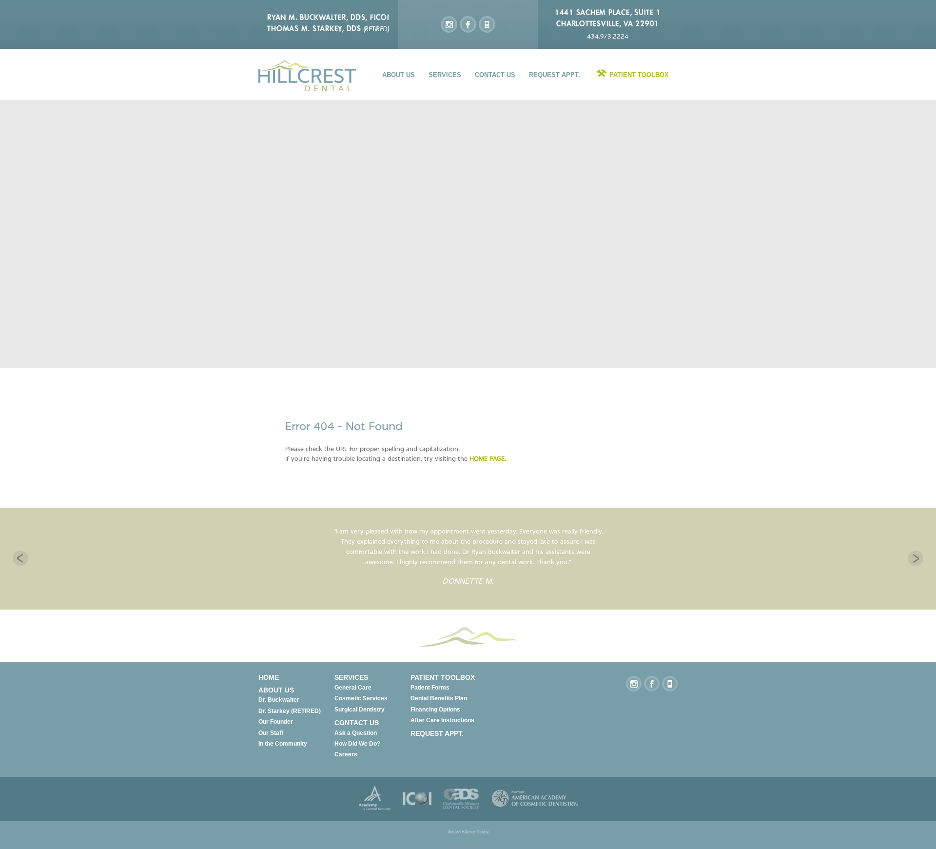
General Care (352, 687)
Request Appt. (554, 75)
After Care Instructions (442, 720)
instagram (449, 24)
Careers (345, 754)
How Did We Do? (357, 743)
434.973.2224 (607, 36)
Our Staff (270, 733)
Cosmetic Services (361, 698)
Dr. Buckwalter (278, 699)
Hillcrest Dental (307, 75)
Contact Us (495, 75)
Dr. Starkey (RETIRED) (289, 711)
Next (915, 558)
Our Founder (275, 721)
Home (268, 677)
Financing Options (435, 709)
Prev (20, 558)
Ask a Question (355, 733)
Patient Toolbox (639, 75)
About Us (398, 75)
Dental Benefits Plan (438, 698)
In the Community (282, 743)
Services (445, 75)
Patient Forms (429, 687)
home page (487, 458)
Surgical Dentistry (359, 709)
